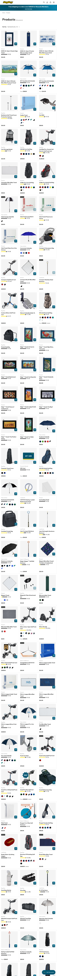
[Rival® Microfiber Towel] (47, 842)
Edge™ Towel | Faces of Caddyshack (7, 407)
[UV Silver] (40, 923)
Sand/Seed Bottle (6, 890)
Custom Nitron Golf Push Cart (8, 313)
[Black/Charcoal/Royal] (29, 861)
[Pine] (29, 86)
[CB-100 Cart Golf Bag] (28, 137)
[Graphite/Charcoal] (21, 633)
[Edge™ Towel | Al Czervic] (28, 334)
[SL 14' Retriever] (47, 878)
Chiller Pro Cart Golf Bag (27, 182)
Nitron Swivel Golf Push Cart (9, 662)
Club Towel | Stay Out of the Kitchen (9, 249)
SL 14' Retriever (43, 890)
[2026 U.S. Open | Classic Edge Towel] (9, 39)
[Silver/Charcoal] (34, 633)
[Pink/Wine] (31, 633)
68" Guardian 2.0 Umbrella (46, 81)
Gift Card (22, 468)
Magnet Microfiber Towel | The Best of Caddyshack (46, 562)
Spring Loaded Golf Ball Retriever (7, 952)
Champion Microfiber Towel (9, 182)
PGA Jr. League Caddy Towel (47, 662)
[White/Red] (5, 828)
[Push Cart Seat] (28, 743)
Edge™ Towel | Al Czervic (27, 347)
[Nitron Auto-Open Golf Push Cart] (28, 614)
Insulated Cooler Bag (7, 531)
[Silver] (7, 600)
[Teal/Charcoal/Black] (34, 187)
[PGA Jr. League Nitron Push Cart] (9, 712)
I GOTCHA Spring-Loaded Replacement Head (27, 500)
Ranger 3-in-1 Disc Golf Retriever (26, 824)
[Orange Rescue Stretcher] (28, 650)
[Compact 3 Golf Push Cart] (9, 267)
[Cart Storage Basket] (9, 137)
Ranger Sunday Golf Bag (46, 823)
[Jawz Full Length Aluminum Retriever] (47, 519)
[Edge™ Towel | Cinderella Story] (47, 365)
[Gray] (24, 253)
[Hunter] (40, 600)
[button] (50, 2)
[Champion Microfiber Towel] (9, 170)
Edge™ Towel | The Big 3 (46, 407)
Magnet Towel (5, 595)
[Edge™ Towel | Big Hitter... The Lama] (47, 334)
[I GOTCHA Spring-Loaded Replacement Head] (28, 487)
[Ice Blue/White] (24, 633)
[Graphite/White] (7, 925)
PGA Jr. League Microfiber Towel (27, 695)
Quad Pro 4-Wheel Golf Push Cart (9, 790)
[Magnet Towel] (9, 583)
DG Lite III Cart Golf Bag (45, 313)
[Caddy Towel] (28, 103)
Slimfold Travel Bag (25, 918)
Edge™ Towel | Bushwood (8, 377)
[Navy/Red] (2, 796)
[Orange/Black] (26, 794)
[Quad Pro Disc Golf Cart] (28, 777)
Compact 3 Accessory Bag (46, 248)
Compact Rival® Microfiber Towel (27, 280)
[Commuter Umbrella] (28, 236)
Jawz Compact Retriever (27, 531)
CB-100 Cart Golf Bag (26, 149)
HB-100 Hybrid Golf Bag (45, 468)
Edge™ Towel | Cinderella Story (46, 377)
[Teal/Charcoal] (45, 828)
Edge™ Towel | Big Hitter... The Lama (46, 347)
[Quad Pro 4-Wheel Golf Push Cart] (9, 777)
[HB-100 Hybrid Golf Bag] (47, 456)
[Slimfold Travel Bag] (28, 906)
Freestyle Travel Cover (7, 468)
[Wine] (45, 441)
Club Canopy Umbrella (7, 216)
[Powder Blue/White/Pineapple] (40, 320)
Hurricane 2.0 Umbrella (7, 499)
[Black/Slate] (26, 633)
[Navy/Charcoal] (21, 636)
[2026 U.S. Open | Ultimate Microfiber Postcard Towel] (9, 69)
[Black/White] (31, 86)
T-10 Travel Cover (44, 951)
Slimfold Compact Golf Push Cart (9, 919)
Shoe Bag (22, 890)
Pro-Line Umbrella (6, 755)
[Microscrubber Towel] (47, 583)
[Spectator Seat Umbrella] (47, 906)
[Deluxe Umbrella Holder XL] (28, 300)
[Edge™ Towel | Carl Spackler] (28, 365)
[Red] (29, 253)
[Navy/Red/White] (29, 187)
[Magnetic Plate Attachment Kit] (28, 583)
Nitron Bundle (43, 626)
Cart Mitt (41, 115)
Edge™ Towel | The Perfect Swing (8, 437)
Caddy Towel (23, 115)
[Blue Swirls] (34, 794)
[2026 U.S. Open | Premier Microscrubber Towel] (28, 39)
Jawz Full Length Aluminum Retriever (46, 532)
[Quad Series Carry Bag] (47, 777)
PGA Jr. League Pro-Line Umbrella (27, 725)
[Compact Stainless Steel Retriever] (47, 267)
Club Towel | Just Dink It (26, 216)
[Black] (24, 86)
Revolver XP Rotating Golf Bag (27, 855)
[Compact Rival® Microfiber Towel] (28, 267)
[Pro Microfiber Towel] (47, 712)
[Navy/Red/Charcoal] (43, 187)
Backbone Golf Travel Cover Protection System (9, 116)
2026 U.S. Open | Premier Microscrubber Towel (27, 52)
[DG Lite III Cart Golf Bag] (47, 300)
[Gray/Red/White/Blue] (24, 120)
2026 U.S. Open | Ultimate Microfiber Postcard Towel (8, 82)
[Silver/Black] (43, 156)
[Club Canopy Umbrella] (9, 204)
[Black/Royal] (5, 473)
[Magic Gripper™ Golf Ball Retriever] (28, 549)
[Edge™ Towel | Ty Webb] (28, 424)
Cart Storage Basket (6, 149)
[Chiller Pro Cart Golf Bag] (28, 170)
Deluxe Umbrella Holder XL (27, 313)
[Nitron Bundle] (47, 614)
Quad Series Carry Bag (45, 790)
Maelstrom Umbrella (7, 561)
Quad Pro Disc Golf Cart (27, 789)
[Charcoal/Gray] (43, 859)
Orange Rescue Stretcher (27, 662)
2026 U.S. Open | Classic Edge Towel (9, 51)
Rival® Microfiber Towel (45, 854)
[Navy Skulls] (29, 154)
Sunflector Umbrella (25, 952)
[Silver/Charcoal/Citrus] (31, 187)
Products (8, 12)
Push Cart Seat (24, 755)
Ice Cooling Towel (44, 499)
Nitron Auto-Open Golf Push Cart (28, 627)
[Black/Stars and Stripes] (34, 154)
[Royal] (21, 253)
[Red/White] (21, 88)
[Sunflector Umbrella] (28, 939)
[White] (2, 187)
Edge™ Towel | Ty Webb (27, 437)
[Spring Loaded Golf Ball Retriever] (9, 939)
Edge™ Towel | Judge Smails (28, 407)
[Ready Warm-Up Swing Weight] (9, 842)
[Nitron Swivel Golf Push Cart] (9, 650)
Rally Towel (4, 823)
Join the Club (28, 9)
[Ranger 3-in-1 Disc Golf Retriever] (28, 811)
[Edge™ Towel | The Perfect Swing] (9, 424)
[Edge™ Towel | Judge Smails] (28, 394)
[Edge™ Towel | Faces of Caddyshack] (9, 394)
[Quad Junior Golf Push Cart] (47, 743)
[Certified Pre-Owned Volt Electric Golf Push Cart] (47, 137)
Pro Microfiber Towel (45, 724)
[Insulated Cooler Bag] (9, 519)
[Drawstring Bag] (9, 334)
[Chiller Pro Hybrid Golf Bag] (47, 170)
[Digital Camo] (40, 317)
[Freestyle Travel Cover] (9, 456)
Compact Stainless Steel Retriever (46, 280)
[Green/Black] (5, 667)
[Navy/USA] (34, 861)
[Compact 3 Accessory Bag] (47, 236)
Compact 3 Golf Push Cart (8, 279)
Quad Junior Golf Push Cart (46, 755)
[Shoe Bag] (28, 878)
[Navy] (26, 86)
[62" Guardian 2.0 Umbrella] (28, 69)
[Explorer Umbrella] (47, 424)
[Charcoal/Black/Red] (21, 154)
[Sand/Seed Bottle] (9, 878)
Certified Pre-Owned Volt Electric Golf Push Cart (46, 150)
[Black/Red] (40, 156)
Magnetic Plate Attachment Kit (28, 596)
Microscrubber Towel (45, 595)
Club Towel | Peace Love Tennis (46, 217)
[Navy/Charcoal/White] (24, 861)
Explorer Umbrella (44, 437)
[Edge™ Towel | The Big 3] (47, 394)
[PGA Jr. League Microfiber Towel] (28, 682)
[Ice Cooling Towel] (47, 487)
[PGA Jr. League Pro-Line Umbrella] (28, 712)
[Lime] (43, 441)
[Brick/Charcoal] (43, 828)
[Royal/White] (21, 86)
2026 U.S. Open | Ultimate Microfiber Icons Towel (46, 51)
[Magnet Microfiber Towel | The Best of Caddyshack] (47, 549)
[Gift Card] (28, 456)
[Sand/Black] (21, 190)
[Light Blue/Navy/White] (21, 120)
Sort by (4, 27)
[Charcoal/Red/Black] (26, 187)
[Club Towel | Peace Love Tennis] (47, 204)
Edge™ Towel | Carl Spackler (28, 377)
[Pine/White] (31, 120)
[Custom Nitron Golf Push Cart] (9, 300)
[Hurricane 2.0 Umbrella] (9, 487)
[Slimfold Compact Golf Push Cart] (9, 906)
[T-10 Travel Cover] (47, 939)
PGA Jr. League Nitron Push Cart (8, 725)
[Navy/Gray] (40, 828)
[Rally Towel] (9, 811)
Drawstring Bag (5, 347)
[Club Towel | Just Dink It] (28, 204)
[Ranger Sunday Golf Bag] (47, 811)
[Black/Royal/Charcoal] (24, 187)
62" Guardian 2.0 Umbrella (27, 81)
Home (3, 12)
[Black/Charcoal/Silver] (31, 861)
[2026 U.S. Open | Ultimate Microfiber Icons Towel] (47, 39)
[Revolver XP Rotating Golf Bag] (28, 842)
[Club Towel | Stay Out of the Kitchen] (9, 236)
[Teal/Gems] (53, 317)
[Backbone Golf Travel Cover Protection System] (9, 103)
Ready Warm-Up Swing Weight (7, 855)
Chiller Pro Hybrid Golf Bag (46, 182)
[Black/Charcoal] (21, 187)
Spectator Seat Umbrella (46, 918)
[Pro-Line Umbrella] (9, 743)
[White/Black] (34, 120)
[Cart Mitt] (47, 103)
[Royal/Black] (31, 794)
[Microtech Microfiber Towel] (9, 614)
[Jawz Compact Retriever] (28, 519)
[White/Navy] (21, 122)
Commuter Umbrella (26, 248)
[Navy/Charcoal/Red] (26, 861)
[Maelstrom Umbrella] (9, 549)
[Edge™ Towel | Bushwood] (9, 365)
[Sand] (31, 154)
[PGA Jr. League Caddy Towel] (47, 650)
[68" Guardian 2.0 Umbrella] (47, 69)
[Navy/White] (34, 86)
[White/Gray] (45, 859)
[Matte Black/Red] (2, 284)
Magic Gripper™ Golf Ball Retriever (27, 562)
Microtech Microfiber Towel (9, 626)
